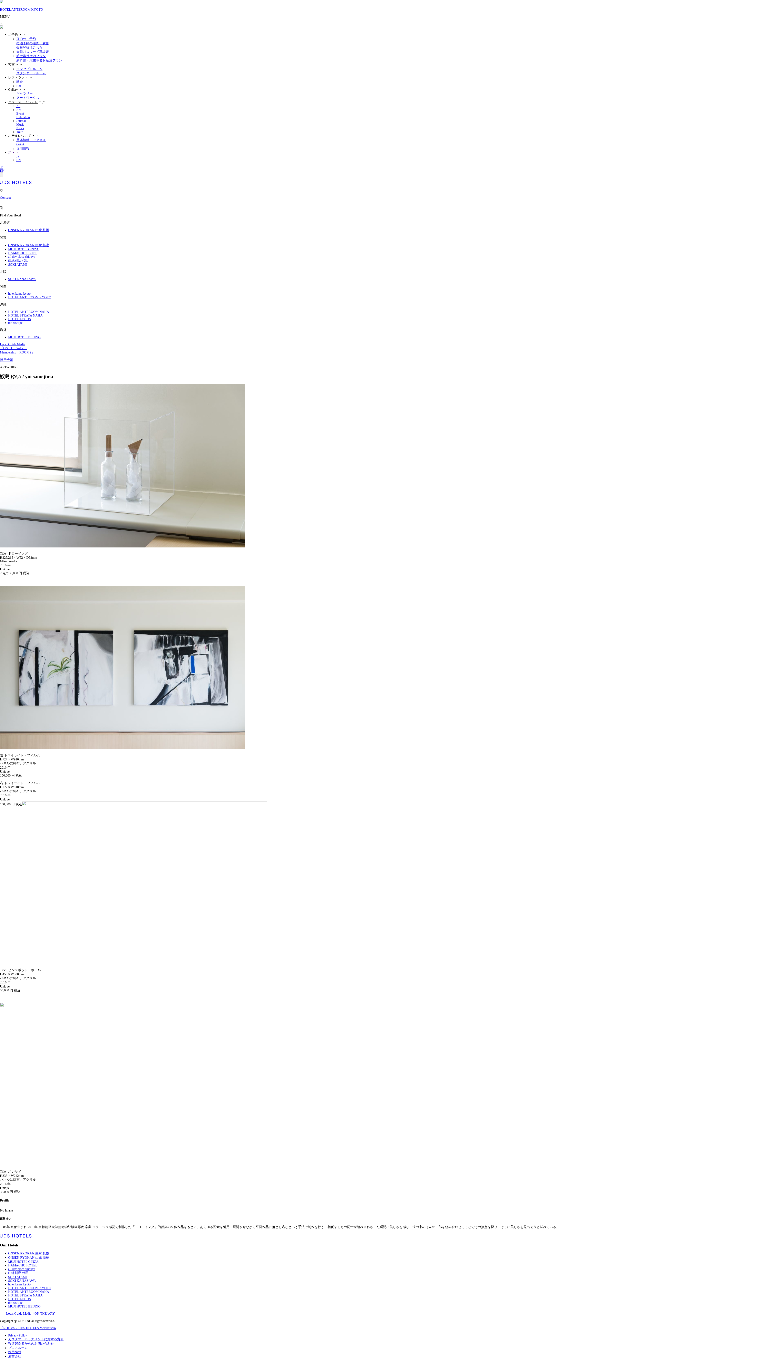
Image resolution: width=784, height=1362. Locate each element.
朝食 (19, 82)
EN (18, 160)
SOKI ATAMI (17, 264)
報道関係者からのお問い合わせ (31, 1343)
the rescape (15, 322)
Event (20, 113)
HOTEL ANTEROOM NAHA (28, 311)
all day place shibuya (21, 256)
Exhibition (23, 117)
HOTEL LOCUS (19, 319)
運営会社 (14, 1356)
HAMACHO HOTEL (22, 253)
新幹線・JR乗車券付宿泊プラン (39, 60)
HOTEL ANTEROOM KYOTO (21, 9)
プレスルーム (18, 1348)
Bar (18, 86)
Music (20, 124)
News (20, 128)
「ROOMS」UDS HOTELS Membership (28, 1328)
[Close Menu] (1, 175)
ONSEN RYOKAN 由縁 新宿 (28, 245)
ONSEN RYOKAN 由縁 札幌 (28, 230)
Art (18, 109)
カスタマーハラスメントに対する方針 (36, 1339)
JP (10, 152)
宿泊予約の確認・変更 (32, 43)
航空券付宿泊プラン (31, 56)
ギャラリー (24, 93)
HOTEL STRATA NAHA (25, 315)
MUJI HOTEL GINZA (23, 249)
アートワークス (27, 97)
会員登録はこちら (29, 47)
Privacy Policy (17, 1335)
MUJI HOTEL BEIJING (24, 337)
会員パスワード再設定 (32, 51)
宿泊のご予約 (26, 39)
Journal (21, 121)
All (18, 106)
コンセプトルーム (29, 69)
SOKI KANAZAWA (22, 279)
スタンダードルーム (31, 73)
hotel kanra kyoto (19, 293)
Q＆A (20, 144)
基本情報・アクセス (31, 140)
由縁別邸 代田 (18, 260)
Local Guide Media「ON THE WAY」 (32, 1313)
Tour (19, 132)
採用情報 (22, 148)
